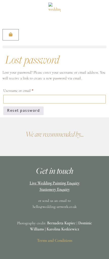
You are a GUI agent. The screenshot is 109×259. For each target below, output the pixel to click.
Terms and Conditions (54, 241)
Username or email (25, 90)
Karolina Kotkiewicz (63, 229)
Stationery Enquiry (55, 190)
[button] (54, 47)
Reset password (23, 111)
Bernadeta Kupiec (61, 223)
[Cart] (11, 34)
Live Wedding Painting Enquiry (55, 183)
